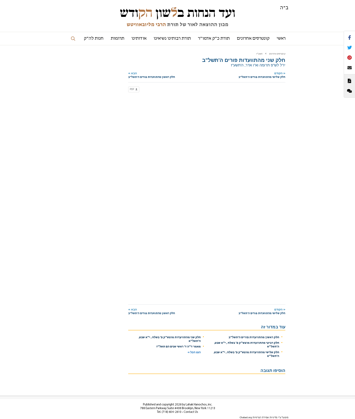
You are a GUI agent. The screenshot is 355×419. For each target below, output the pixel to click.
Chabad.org (246, 417)
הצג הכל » (194, 352)
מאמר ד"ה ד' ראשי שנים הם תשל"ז (179, 346)
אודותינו (138, 38)
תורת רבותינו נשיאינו (172, 38)
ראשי (281, 38)
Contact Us (191, 412)
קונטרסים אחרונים (253, 38)
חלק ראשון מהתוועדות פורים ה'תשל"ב (254, 337)
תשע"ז (259, 54)
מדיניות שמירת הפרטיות (264, 417)
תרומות (117, 38)
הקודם (262, 75)
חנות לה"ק (94, 38)
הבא (151, 75)
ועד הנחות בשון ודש (177, 12)
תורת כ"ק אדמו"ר (214, 38)
